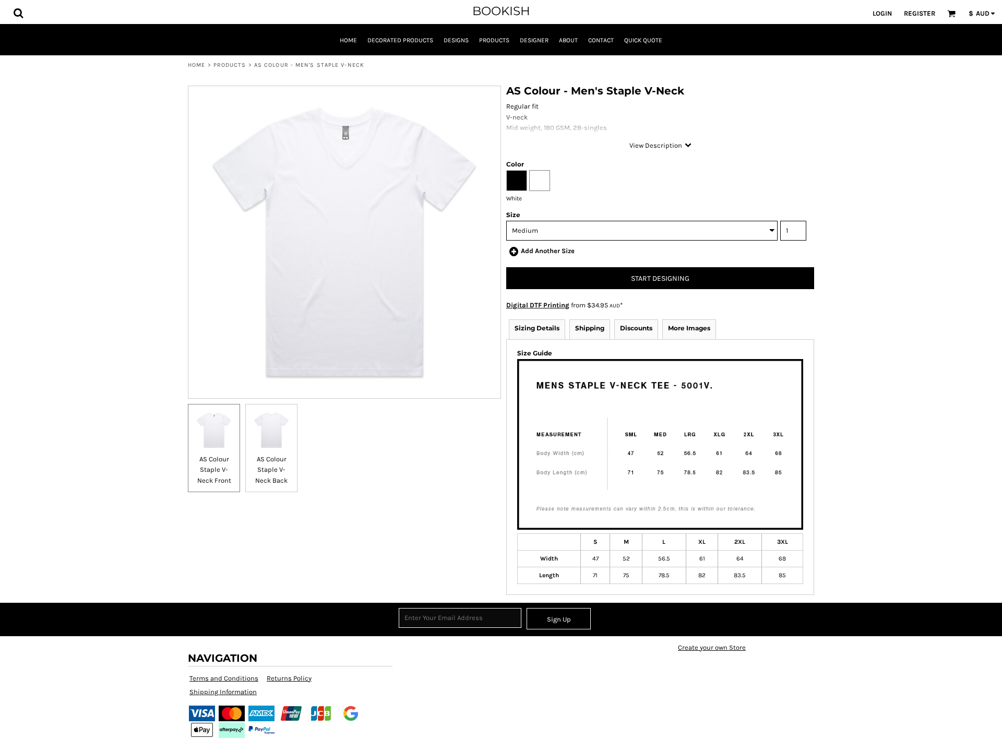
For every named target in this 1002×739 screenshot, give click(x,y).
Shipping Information (223, 692)
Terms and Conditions (223, 678)
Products (229, 65)
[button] (18, 13)
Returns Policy (289, 678)
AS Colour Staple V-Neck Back (271, 470)
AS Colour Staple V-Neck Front (214, 470)
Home (196, 65)
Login (882, 13)
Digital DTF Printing (537, 305)
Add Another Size (548, 251)
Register (919, 13)
